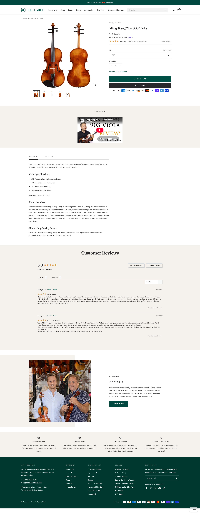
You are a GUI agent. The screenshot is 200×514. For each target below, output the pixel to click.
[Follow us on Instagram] (154, 488)
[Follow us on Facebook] (145, 488)
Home (23, 18)
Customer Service (94, 469)
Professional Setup (122, 469)
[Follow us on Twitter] (150, 488)
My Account (92, 473)
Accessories (88, 10)
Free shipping (68, 445)
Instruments (52, 10)
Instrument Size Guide (96, 487)
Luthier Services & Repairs (124, 480)
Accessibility (92, 494)
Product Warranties (95, 483)
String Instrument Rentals (124, 483)
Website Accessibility (38, 502)
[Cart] (178, 10)
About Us (69, 473)
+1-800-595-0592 (30, 480)
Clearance (100, 10)
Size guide (167, 50)
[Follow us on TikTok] (163, 488)
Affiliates (69, 483)
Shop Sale (109, 3)
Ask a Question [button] (137, 265)
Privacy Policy (71, 487)
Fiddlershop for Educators (124, 487)
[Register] (176, 478)
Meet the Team (71, 476)
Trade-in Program (121, 476)
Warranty (49, 157)
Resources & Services (116, 10)
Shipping (91, 476)
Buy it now (140, 85)
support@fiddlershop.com (32, 483)
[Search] (147, 10)
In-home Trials (120, 473)
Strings (78, 10)
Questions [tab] (54, 277)
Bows (63, 10)
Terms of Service (94, 491)
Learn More (118, 404)
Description (33, 157)
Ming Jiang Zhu (115, 23)
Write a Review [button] (155, 265)
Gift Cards (119, 494)
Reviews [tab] (41, 277)
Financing (118, 491)
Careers (68, 480)
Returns (90, 480)
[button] (160, 308)
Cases (70, 10)
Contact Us (70, 469)
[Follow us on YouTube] (158, 488)
